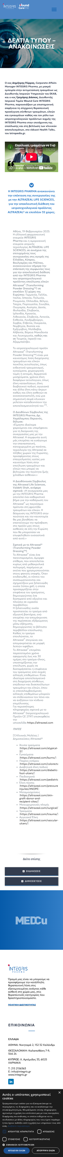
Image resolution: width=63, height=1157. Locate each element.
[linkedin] (11, 1081)
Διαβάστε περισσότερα (18, 1126)
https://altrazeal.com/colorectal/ (40, 763)
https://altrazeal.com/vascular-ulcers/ (38, 822)
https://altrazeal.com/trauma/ (39, 814)
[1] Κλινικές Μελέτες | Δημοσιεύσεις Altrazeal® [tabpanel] (35, 527)
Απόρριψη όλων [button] (46, 1150)
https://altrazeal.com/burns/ (38, 757)
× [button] (59, 1092)
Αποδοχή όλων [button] (16, 1150)
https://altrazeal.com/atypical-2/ (38, 749)
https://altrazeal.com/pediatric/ (39, 779)
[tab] (31, 198)
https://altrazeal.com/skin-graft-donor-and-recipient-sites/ (36, 798)
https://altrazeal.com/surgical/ (39, 807)
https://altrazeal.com (40, 722)
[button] (31, 1144)
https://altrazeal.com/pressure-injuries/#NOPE (39, 787)
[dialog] (31, 1123)
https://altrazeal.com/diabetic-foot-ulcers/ (38, 771)
